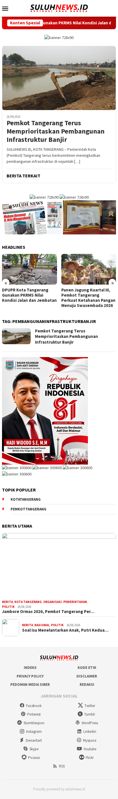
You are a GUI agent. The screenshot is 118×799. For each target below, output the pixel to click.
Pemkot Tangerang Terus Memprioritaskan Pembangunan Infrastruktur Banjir (56, 131)
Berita (7, 602)
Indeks (30, 667)
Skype (34, 749)
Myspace (89, 740)
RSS (62, 766)
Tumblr (89, 714)
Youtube (89, 749)
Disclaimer (86, 676)
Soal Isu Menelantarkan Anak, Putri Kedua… (65, 630)
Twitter (89, 705)
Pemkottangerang (28, 509)
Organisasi (52, 602)
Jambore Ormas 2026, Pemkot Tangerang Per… (48, 611)
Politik (8, 607)
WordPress (90, 722)
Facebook (34, 705)
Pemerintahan (75, 602)
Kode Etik (87, 667)
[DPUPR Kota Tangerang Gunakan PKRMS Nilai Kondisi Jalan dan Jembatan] (29, 269)
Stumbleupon (33, 722)
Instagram (34, 731)
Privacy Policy (30, 676)
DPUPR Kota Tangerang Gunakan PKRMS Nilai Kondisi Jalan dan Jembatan (29, 295)
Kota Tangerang (28, 602)
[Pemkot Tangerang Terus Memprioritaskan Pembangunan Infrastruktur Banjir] (59, 78)
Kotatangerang (26, 499)
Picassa (34, 757)
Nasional (42, 625)
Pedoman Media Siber (30, 684)
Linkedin (89, 731)
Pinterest (34, 714)
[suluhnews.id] (59, 7)
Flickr (90, 757)
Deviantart (34, 740)
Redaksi (87, 684)
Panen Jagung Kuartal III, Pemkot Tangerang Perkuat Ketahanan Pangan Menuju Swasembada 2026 (88, 297)
